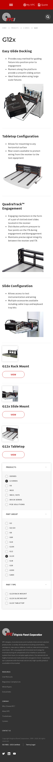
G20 (11, 565)
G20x (12, 570)
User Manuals (7, 677)
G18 (11, 561)
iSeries (13, 476)
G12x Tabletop (13, 446)
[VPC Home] (22, 632)
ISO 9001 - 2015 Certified (11, 744)
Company (5, 701)
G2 (11, 523)
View (13, 374)
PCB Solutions (17, 504)
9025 (12, 490)
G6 (11, 532)
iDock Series (16, 500)
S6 (11, 485)
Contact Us (6, 731)
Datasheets (6, 692)
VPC (8, 17)
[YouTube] (14, 753)
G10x (12, 547)
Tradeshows (6, 716)
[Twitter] (3, 753)
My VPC (30, 5)
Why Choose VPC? (8, 706)
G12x (12, 556)
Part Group (12, 514)
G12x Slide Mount (15, 406)
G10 (11, 542)
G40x (12, 575)
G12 (11, 551)
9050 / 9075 (15, 495)
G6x (11, 537)
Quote (44, 5)
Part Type (11, 584)
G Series (14, 481)
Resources (6, 672)
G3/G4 (12, 528)
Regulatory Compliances (11, 682)
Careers (5, 721)
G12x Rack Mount (15, 366)
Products (11, 467)
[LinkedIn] (9, 753)
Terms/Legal (30, 744)
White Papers (7, 687)
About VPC (6, 711)
